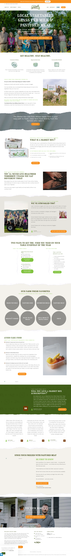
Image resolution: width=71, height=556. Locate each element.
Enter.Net (32, 554)
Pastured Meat (58, 303)
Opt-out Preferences (63, 554)
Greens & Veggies (12, 318)
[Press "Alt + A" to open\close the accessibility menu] (1, 554)
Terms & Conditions (33, 551)
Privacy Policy (39, 551)
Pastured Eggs (27, 303)
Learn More (48, 1)
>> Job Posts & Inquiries (54, 537)
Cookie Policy (11, 550)
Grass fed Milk (12, 303)
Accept (3, 553)
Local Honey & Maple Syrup (43, 318)
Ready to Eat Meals (27, 318)
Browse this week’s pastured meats (44, 487)
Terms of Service (54, 554)
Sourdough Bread (43, 303)
